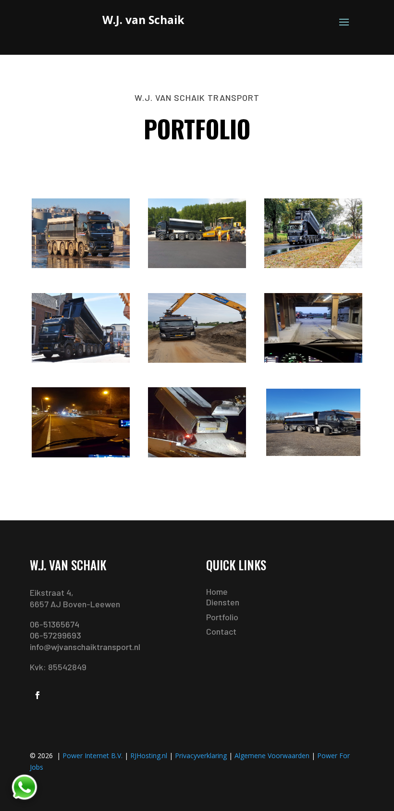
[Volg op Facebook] (37, 695)
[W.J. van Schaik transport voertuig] (81, 265)
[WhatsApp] (24, 787)
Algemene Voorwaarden (271, 755)
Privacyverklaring (201, 755)
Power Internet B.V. (92, 755)
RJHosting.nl (148, 755)
